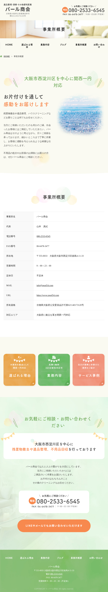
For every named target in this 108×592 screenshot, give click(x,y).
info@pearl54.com (45, 285)
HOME (9, 45)
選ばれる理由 (27, 46)
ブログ (63, 45)
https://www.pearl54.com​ (48, 295)
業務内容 (45, 45)
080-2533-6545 (43, 236)
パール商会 (54, 566)
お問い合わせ (99, 46)
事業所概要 (81, 45)
